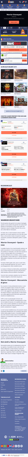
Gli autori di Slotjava (19, 402)
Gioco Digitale (14, 216)
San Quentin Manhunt (5, 93)
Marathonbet (12, 215)
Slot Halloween (4, 404)
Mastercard (3, 389)
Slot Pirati (3, 410)
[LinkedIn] (3, 371)
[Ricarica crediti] (4, 28)
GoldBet (24, 214)
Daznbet (8, 212)
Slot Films (3, 408)
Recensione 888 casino (20, 383)
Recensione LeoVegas (19, 386)
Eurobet (23, 213)
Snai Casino (22, 212)
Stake (21, 214)
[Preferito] (11, 28)
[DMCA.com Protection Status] (14, 440)
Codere (12, 213)
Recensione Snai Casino (20, 388)
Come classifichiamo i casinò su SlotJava (19, 408)
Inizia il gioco (14, 22)
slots (6, 9)
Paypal (2, 382)
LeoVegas (12, 212)
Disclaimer (17, 421)
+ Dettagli (14, 135)
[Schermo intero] (1, 28)
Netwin (19, 213)
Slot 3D (2, 406)
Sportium (18, 214)
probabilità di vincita (16, 455)
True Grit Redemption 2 (6, 80)
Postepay (3, 385)
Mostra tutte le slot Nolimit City (14, 111)
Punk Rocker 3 (17, 93)
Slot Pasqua (3, 417)
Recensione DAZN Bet (20, 390)
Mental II (3, 106)
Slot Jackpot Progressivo (6, 399)
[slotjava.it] (11, 2)
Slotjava (2, 9)
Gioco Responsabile (19, 417)
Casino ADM (17, 7)
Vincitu (21, 215)
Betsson (8, 213)
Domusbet (17, 215)
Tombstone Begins (18, 80)
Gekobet (8, 214)
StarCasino (17, 212)
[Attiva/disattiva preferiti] (26, 2)
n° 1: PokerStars (24, 7)
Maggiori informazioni (14, 49)
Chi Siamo (17, 399)
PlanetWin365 (13, 214)
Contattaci (17, 423)
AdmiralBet (9, 216)
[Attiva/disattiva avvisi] (20, 2)
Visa (2, 387)
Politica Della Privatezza (20, 419)
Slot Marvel (3, 415)
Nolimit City (14, 16)
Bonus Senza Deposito (10, 7)
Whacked (16, 106)
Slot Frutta (3, 412)
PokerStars (16, 213)
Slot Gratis (2, 7)
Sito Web (24, 55)
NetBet (8, 215)
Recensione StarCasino (20, 392)
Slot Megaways (4, 402)
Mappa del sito (18, 410)
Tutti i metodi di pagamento (7, 391)
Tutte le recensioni (19, 394)
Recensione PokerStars (20, 381)
